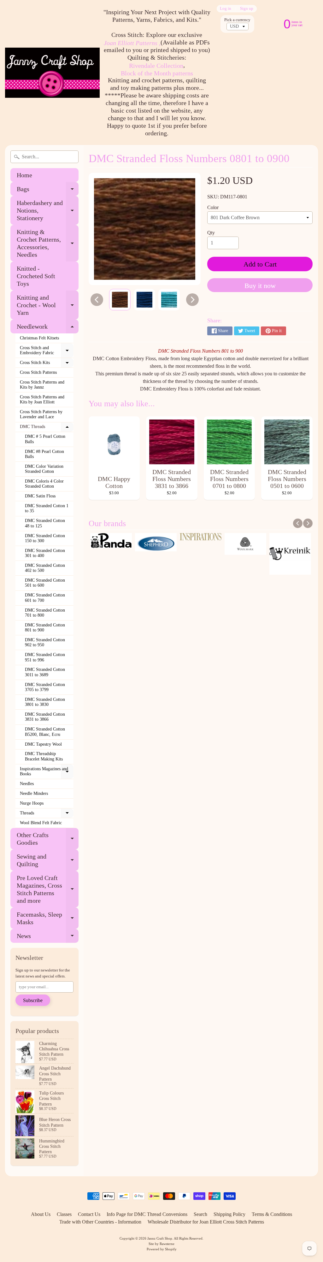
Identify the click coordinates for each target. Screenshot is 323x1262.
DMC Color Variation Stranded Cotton (44, 469)
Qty (211, 232)
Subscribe (33, 1000)
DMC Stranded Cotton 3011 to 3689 (45, 672)
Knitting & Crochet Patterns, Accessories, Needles (48, 243)
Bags (48, 190)
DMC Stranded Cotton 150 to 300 (45, 538)
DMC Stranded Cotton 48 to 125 (45, 523)
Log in (225, 9)
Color (213, 207)
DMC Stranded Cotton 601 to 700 (45, 597)
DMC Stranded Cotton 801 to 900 (45, 627)
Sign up (246, 9)
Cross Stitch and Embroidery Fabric (46, 350)
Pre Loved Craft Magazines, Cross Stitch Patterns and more (48, 889)
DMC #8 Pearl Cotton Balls (44, 454)
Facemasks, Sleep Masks (48, 918)
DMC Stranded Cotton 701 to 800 (45, 613)
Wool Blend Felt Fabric (41, 822)
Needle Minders (34, 793)
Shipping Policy (229, 1214)
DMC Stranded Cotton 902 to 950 (45, 642)
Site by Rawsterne (161, 1244)
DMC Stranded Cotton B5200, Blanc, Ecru (45, 732)
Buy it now (260, 286)
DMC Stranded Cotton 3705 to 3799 (45, 687)
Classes (64, 1214)
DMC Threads (46, 428)
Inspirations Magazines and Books (46, 771)
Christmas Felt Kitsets (39, 338)
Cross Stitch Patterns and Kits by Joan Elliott (42, 399)
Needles (27, 783)
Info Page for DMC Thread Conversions (147, 1214)
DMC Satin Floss (40, 496)
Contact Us (89, 1214)
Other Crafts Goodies (48, 839)
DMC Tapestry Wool (43, 744)
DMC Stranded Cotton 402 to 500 (45, 568)
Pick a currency (237, 20)
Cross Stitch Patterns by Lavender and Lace (41, 414)
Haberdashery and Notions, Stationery (48, 210)
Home (24, 175)
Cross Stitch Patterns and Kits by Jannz (42, 385)
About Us (40, 1214)
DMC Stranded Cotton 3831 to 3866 (45, 717)
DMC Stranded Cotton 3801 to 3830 (45, 702)
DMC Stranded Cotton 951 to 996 (45, 657)
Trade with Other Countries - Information (100, 1221)
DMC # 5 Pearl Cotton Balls (45, 439)
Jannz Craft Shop (159, 1238)
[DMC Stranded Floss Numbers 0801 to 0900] (120, 299)
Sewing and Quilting (48, 860)
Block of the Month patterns (157, 73)
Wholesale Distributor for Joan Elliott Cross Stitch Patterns (206, 1221)
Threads (46, 814)
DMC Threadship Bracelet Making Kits (44, 756)
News (48, 937)
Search (200, 1214)
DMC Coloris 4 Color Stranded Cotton (44, 484)
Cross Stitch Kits (46, 364)
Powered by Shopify (162, 1249)
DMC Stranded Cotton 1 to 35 (46, 508)
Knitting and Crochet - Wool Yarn (48, 305)
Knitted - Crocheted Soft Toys (36, 276)
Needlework (48, 328)
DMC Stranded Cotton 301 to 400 (45, 553)
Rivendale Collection (156, 65)
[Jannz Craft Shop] (52, 73)
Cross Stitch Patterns (38, 372)
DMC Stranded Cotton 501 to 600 (45, 583)
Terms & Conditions (272, 1214)
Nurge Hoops (32, 803)
